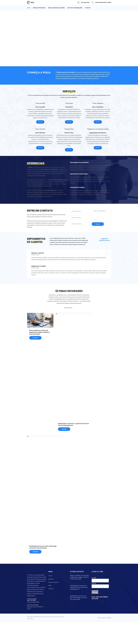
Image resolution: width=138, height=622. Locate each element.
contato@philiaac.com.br (103, 2)
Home (28, 8)
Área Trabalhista (97, 107)
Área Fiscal (69, 107)
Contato (88, 8)
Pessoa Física (69, 133)
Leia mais (35, 338)
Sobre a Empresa (54, 582)
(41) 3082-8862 (85, 2)
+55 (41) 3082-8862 (33, 602)
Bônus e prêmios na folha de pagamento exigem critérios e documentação (39, 332)
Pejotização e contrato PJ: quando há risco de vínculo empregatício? (79, 587)
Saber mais (40, 122)
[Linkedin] (94, 603)
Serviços (51, 579)
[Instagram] (96, 603)
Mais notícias (68, 308)
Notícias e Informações (74, 8)
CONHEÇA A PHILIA (39, 72)
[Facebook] (92, 603)
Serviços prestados (39, 8)
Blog (50, 585)
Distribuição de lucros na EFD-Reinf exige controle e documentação (42, 547)
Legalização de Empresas (97, 133)
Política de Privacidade (104, 618)
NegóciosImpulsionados (104, 239)
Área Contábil (40, 107)
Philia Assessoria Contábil (56, 8)
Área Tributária (40, 133)
